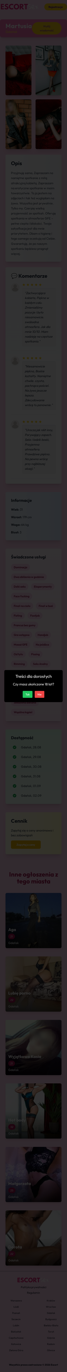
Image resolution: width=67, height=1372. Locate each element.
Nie (39, 694)
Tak (27, 694)
